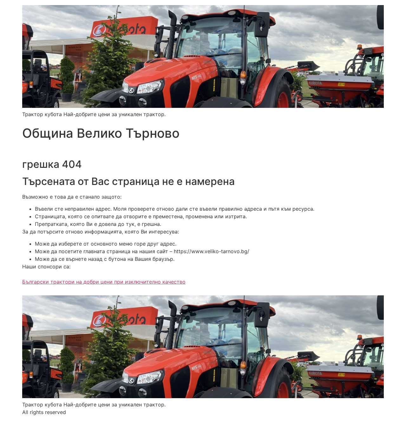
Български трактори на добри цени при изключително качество (104, 282)
